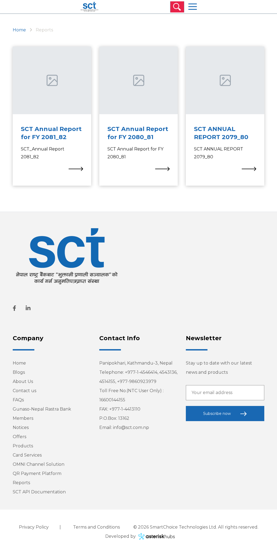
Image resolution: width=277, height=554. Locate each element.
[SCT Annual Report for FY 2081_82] (75, 168)
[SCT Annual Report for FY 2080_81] (162, 168)
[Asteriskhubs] (156, 536)
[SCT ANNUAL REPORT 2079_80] (249, 168)
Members (23, 418)
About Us (23, 381)
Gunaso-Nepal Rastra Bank (42, 409)
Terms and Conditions (96, 527)
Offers (19, 436)
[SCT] (89, 7)
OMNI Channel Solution (38, 464)
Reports (21, 482)
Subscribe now (217, 413)
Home (19, 29)
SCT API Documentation (39, 491)
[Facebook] (14, 308)
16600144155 (112, 399)
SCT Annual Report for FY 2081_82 (51, 133)
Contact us (24, 390)
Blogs (19, 372)
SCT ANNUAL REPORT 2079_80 (221, 133)
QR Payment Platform (37, 473)
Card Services (27, 455)
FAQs (18, 399)
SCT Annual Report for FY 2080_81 (137, 133)
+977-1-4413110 (124, 409)
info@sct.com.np (131, 427)
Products (23, 445)
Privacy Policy (34, 527)
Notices (21, 427)
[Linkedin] (28, 308)
